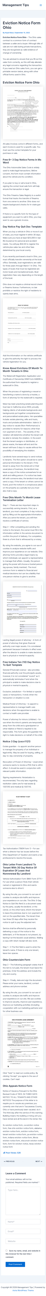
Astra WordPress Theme (23, 1290)
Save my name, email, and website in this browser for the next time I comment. (23, 1254)
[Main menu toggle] (40, 5)
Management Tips (16, 5)
